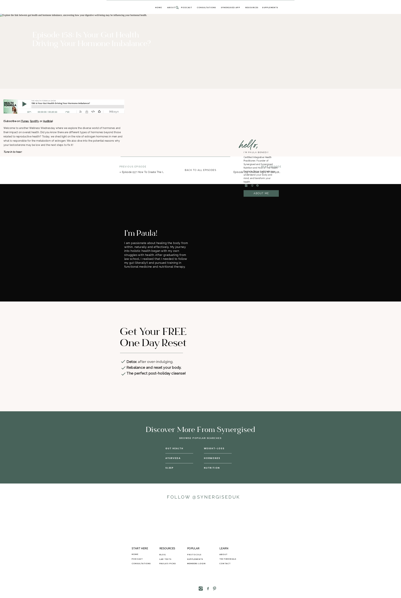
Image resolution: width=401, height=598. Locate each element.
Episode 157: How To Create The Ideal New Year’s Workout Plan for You (165, 172)
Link (42, 195)
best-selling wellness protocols (89, 210)
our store (47, 210)
